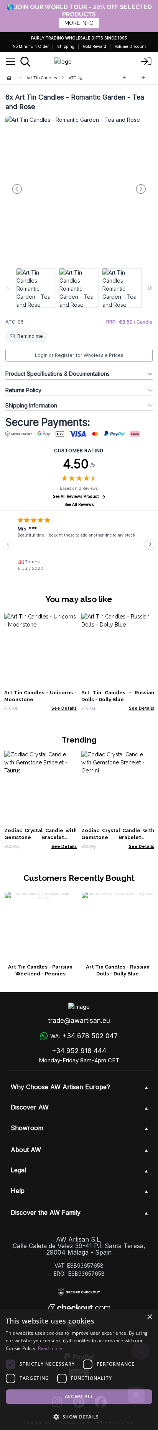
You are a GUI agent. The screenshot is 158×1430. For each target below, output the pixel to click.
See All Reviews (79, 504)
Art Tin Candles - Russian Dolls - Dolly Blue (118, 970)
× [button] (149, 1317)
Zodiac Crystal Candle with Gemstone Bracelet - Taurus (40, 837)
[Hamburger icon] (10, 61)
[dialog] (79, 1369)
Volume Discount (130, 46)
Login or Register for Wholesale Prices (79, 355)
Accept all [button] (79, 1396)
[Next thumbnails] (150, 288)
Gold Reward (94, 46)
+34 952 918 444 (79, 1051)
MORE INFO (79, 23)
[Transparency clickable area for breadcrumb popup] (49, 78)
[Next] (143, 77)
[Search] (25, 62)
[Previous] (125, 77)
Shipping (65, 46)
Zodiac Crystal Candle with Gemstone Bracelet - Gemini (117, 837)
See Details (64, 708)
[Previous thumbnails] (7, 288)
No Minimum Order (31, 46)
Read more (50, 1348)
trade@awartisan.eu (79, 1020)
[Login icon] (146, 61)
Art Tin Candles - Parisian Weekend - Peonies (40, 970)
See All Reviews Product (76, 496)
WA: (84, 1036)
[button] (79, 1416)
